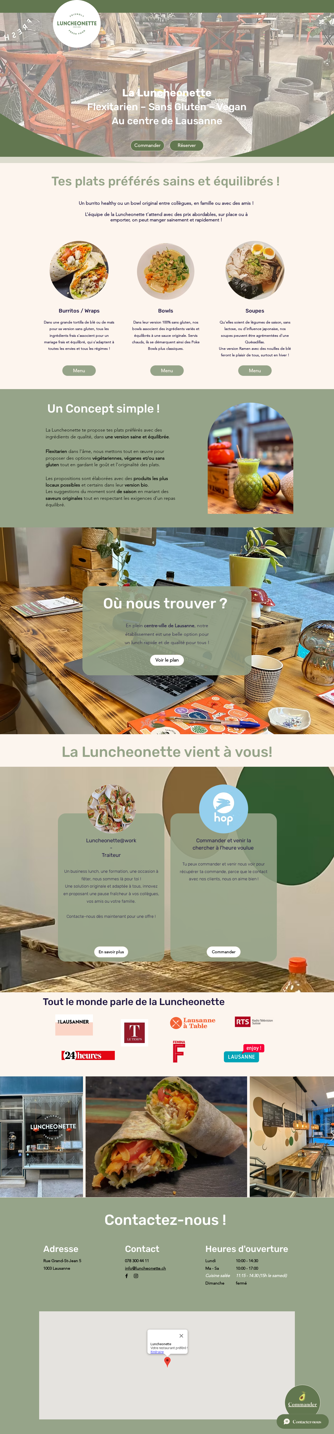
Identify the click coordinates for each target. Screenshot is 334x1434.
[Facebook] (126, 1276)
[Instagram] (136, 1276)
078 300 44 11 (137, 1260)
